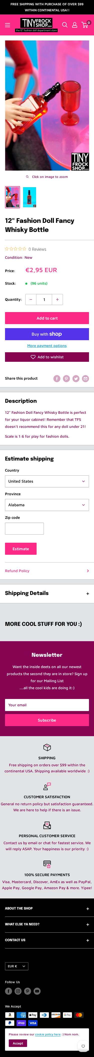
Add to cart (47, 318)
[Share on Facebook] (56, 378)
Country (12, 470)
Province (13, 494)
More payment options (47, 345)
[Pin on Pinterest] (66, 378)
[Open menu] (7, 25)
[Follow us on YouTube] (37, 991)
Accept (18, 1043)
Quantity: (13, 299)
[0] (85, 25)
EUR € (12, 966)
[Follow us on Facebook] (8, 991)
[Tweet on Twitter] (75, 378)
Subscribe (47, 720)
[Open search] (65, 25)
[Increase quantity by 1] (57, 299)
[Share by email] (85, 378)
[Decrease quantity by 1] (31, 299)
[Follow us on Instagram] (18, 991)
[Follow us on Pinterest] (27, 991)
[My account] (74, 25)
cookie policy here (48, 1034)
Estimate (21, 548)
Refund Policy (17, 571)
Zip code (12, 517)
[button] (47, 357)
